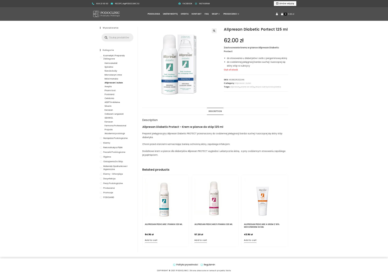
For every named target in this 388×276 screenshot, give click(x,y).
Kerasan (109, 110)
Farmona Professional (115, 125)
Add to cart (151, 240)
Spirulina (109, 66)
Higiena (107, 156)
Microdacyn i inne (113, 74)
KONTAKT (197, 13)
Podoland (109, 94)
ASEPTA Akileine (112, 102)
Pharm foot (110, 90)
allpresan (235, 86)
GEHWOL (109, 117)
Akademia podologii (115, 133)
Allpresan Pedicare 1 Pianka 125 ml (163, 224)
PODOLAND (108, 197)
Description (215, 111)
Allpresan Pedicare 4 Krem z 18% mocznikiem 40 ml (261, 225)
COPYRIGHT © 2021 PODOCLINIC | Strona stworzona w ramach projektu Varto (194, 271)
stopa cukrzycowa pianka (268, 86)
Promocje (108, 192)
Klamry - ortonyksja (113, 173)
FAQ (207, 13)
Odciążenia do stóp (113, 161)
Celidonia (109, 98)
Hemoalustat (111, 63)
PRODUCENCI (230, 13)
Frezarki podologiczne (114, 152)
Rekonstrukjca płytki (113, 147)
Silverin (108, 106)
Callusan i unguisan (114, 113)
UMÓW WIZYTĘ (170, 13)
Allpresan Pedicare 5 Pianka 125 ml (213, 224)
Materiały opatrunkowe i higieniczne (115, 168)
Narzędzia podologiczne (115, 138)
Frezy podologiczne (113, 183)
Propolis (109, 129)
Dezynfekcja (109, 178)
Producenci (109, 188)
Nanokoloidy (111, 70)
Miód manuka (111, 78)
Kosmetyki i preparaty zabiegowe (114, 57)
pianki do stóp (247, 86)
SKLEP (215, 13)
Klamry (106, 142)
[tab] (215, 111)
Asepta (108, 86)
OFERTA (185, 13)
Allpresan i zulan (243, 83)
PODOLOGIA (154, 13)
